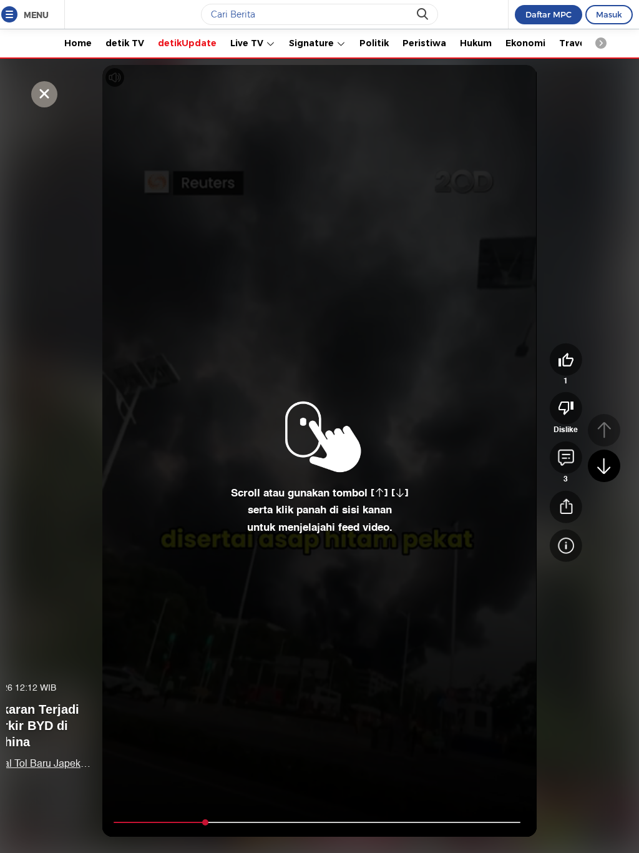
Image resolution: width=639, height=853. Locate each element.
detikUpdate (187, 43)
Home (78, 43)
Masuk (609, 14)
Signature (312, 43)
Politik (374, 43)
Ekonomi (525, 43)
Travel (573, 43)
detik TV (124, 43)
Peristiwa (424, 43)
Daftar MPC (548, 14)
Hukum (476, 43)
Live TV (248, 43)
